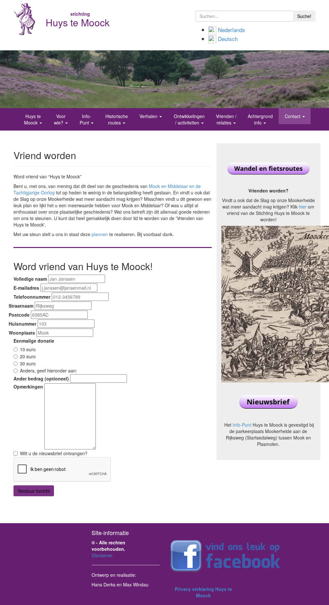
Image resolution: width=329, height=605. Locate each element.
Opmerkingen (28, 386)
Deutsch (228, 39)
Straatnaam (21, 305)
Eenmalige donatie (33, 340)
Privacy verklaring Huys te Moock (203, 592)
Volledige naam (30, 279)
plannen (100, 234)
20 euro (28, 356)
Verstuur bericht (34, 491)
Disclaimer (102, 555)
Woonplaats (22, 332)
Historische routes (116, 119)
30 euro (28, 363)
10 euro (28, 349)
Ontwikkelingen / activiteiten (189, 119)
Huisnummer (22, 323)
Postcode (19, 314)
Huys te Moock (32, 119)
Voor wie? (60, 119)
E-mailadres (26, 288)
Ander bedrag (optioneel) (41, 378)
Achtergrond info (260, 119)
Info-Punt (85, 119)
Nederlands (231, 30)
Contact (293, 116)
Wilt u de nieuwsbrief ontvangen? (53, 453)
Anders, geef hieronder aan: (48, 370)
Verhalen (149, 116)
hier (303, 206)
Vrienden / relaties (226, 119)
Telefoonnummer (31, 297)
